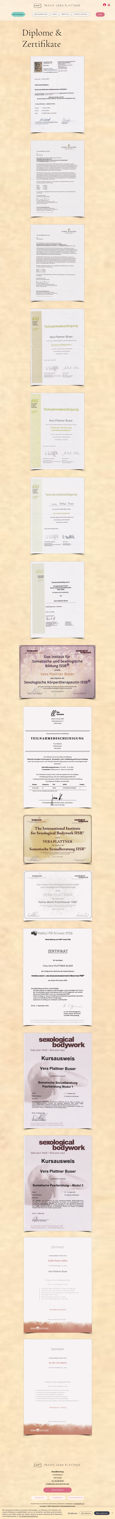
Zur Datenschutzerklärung (28, 1516)
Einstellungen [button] (72, 1513)
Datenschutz (55, 1506)
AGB (49, 1506)
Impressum (43, 1506)
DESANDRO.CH (79, 1503)
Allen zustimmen (102, 1513)
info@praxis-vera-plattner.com (57, 1484)
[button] (109, 4)
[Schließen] (112, 1513)
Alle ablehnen (86, 1513)
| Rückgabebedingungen (67, 1506)
